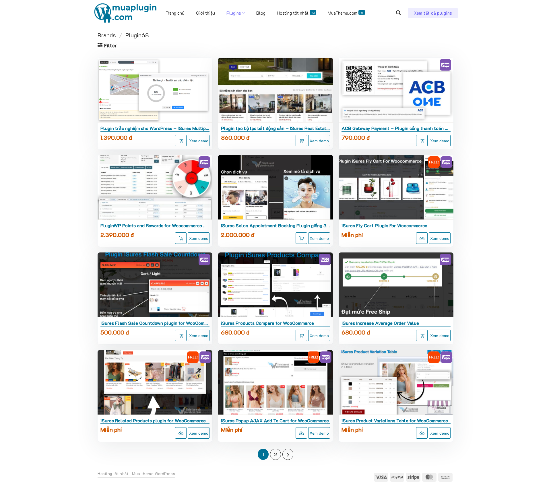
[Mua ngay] (181, 140)
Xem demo (198, 140)
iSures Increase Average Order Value (380, 323)
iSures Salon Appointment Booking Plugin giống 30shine (275, 225)
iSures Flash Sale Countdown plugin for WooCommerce (154, 323)
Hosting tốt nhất (293, 13)
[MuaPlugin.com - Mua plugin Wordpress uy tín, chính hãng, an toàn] (125, 13)
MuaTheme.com (342, 13)
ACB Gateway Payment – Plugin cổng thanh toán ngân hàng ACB (396, 128)
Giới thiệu (205, 13)
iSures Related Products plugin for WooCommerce (153, 420)
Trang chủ (175, 13)
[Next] (287, 454)
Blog (260, 13)
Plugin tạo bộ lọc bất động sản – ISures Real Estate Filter (275, 128)
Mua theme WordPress (153, 473)
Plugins (233, 13)
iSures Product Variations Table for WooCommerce (395, 420)
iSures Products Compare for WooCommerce (267, 323)
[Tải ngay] (422, 238)
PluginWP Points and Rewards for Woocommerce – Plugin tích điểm (154, 225)
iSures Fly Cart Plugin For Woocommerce (384, 225)
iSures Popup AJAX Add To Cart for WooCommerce (275, 420)
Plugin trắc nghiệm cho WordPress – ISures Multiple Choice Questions (154, 128)
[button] (398, 12)
